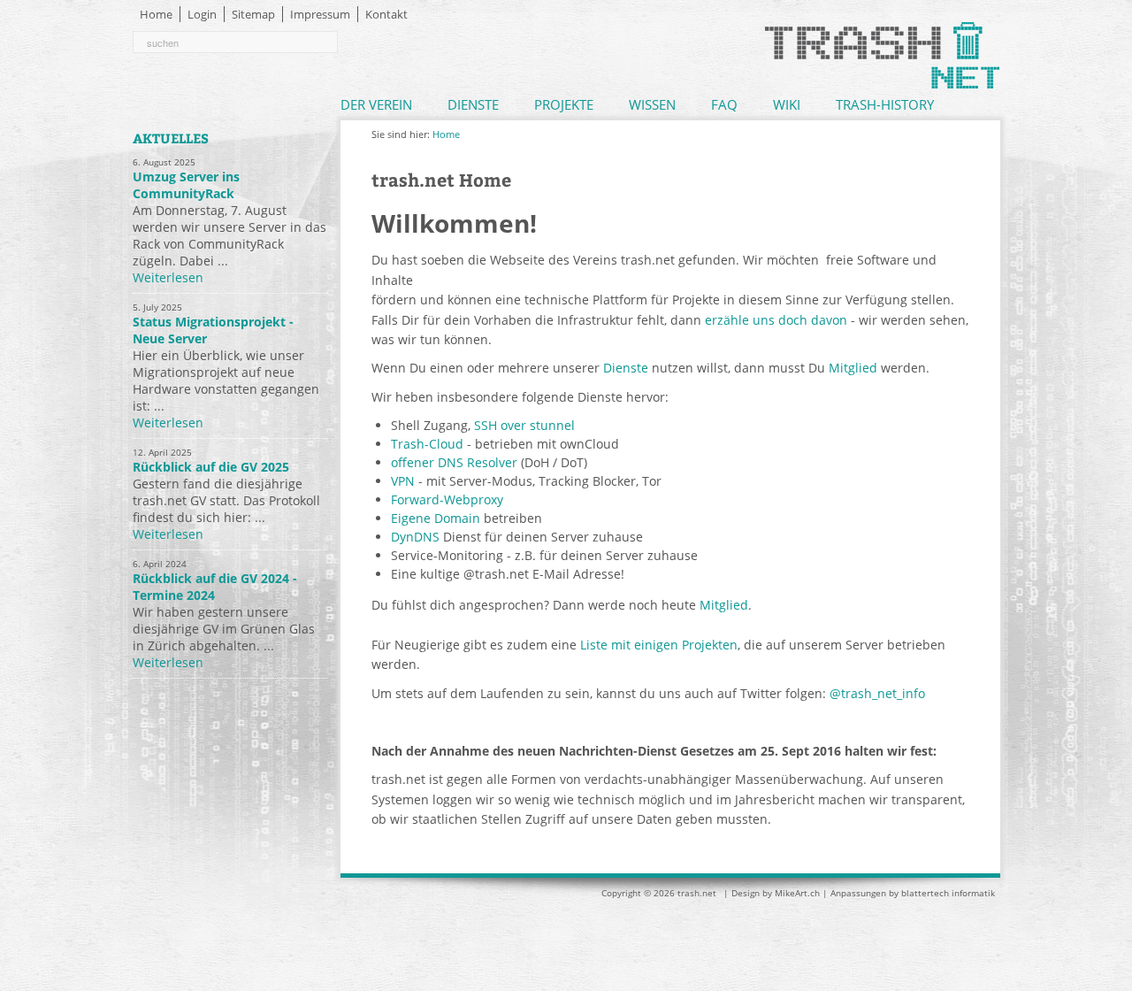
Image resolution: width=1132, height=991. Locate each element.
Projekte (563, 104)
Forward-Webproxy (447, 499)
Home (156, 14)
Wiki (786, 104)
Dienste (473, 104)
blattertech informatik (948, 893)
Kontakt (386, 14)
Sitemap (253, 14)
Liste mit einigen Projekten (659, 644)
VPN (403, 480)
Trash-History (885, 104)
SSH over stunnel (524, 425)
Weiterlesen (168, 277)
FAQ (724, 104)
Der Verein (376, 104)
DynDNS (415, 536)
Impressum (320, 14)
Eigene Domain (435, 518)
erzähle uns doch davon (776, 319)
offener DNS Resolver (454, 462)
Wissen (652, 104)
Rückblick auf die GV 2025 (211, 466)
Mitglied (853, 367)
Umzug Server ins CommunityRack (186, 185)
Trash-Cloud (427, 443)
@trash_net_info (877, 693)
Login (202, 14)
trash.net (696, 893)
